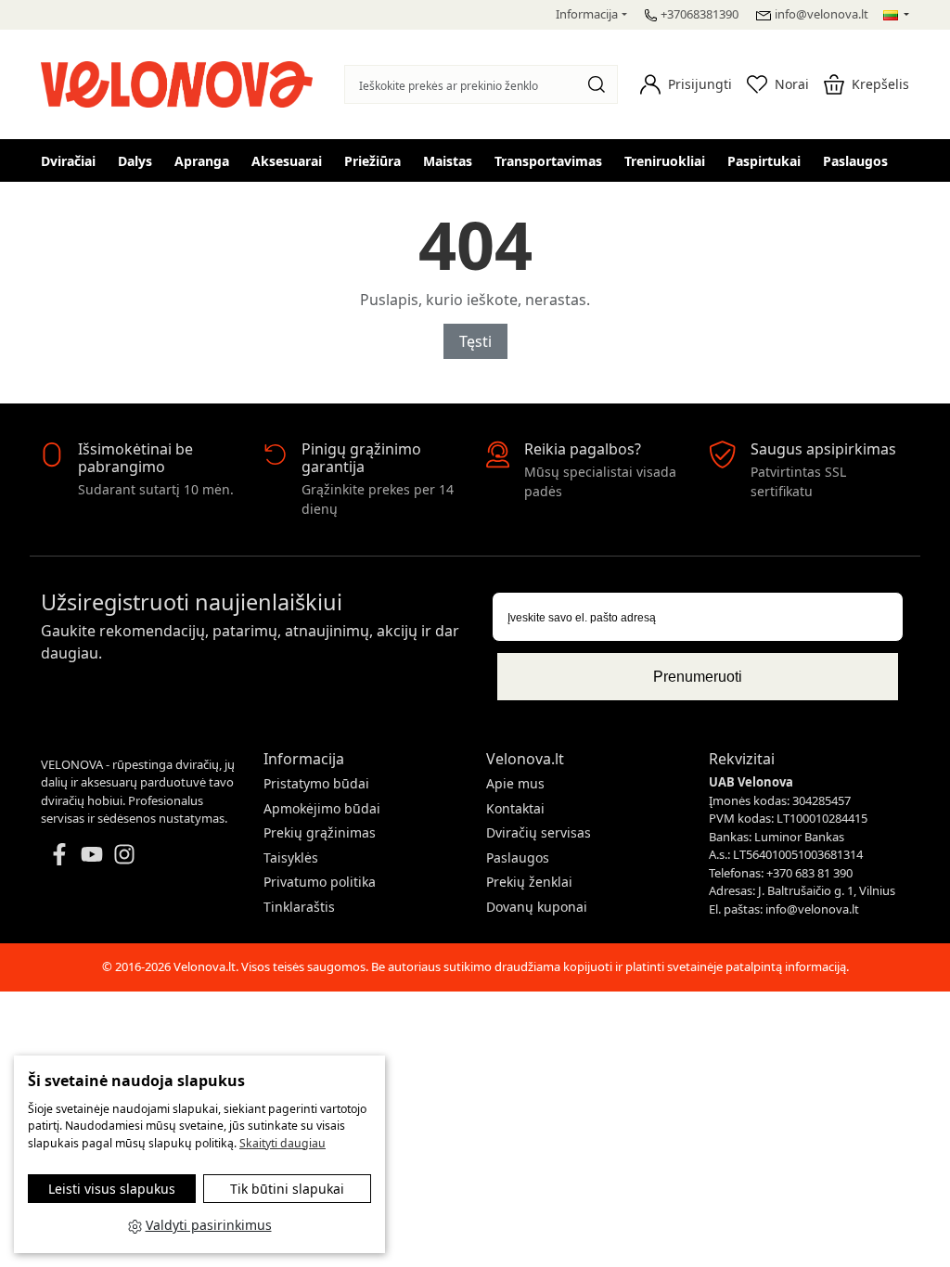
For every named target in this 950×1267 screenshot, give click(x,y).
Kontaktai (515, 808)
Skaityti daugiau (282, 1143)
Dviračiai (68, 161)
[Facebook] (59, 852)
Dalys (135, 161)
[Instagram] (124, 852)
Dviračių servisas (538, 832)
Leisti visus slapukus (111, 1188)
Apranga (201, 161)
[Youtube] (92, 852)
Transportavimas (548, 161)
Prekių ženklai (529, 881)
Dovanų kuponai (536, 906)
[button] (686, 84)
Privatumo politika (319, 881)
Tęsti (475, 341)
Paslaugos (855, 161)
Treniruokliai (664, 161)
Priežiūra (372, 161)
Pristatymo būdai (316, 783)
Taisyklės (290, 857)
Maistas (447, 161)
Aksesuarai (286, 161)
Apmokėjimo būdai (321, 808)
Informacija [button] (587, 14)
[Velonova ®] (181, 82)
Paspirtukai (764, 161)
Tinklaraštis (299, 906)
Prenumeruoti (697, 677)
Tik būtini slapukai (287, 1188)
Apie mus (515, 783)
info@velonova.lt (821, 14)
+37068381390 (699, 14)
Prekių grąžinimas (319, 832)
